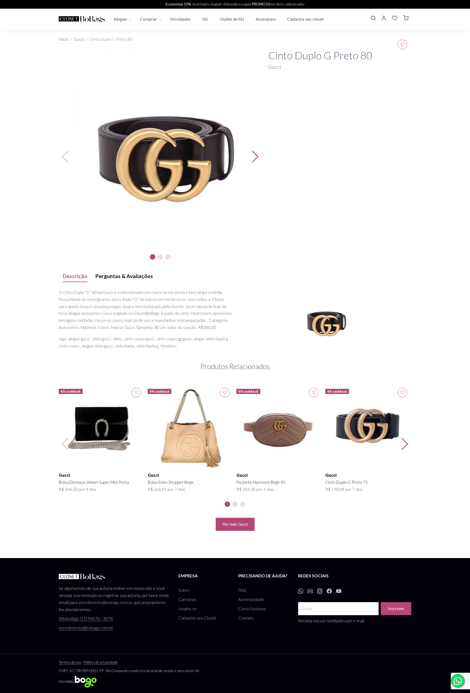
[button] (372, 19)
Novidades (180, 18)
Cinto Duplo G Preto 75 (346, 482)
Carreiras (187, 599)
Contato (246, 617)
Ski (205, 18)
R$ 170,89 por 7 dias (344, 489)
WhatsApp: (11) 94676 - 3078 (86, 618)
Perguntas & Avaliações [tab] (124, 276)
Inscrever (396, 608)
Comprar (148, 18)
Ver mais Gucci (235, 524)
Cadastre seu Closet (197, 617)
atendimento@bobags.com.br (105, 602)
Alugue (120, 18)
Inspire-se (187, 608)
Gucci (79, 39)
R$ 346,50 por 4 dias (77, 489)
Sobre (184, 590)
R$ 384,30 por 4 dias (255, 489)
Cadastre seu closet (305, 18)
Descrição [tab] (75, 276)
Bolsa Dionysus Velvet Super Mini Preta (94, 482)
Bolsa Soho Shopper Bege (171, 482)
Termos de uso (70, 662)
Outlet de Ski (232, 18)
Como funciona (252, 608)
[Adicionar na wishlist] (402, 44)
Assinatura (266, 18)
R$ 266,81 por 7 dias (166, 489)
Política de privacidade (101, 662)
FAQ (242, 590)
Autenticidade (251, 599)
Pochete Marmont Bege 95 (261, 482)
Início (63, 39)
